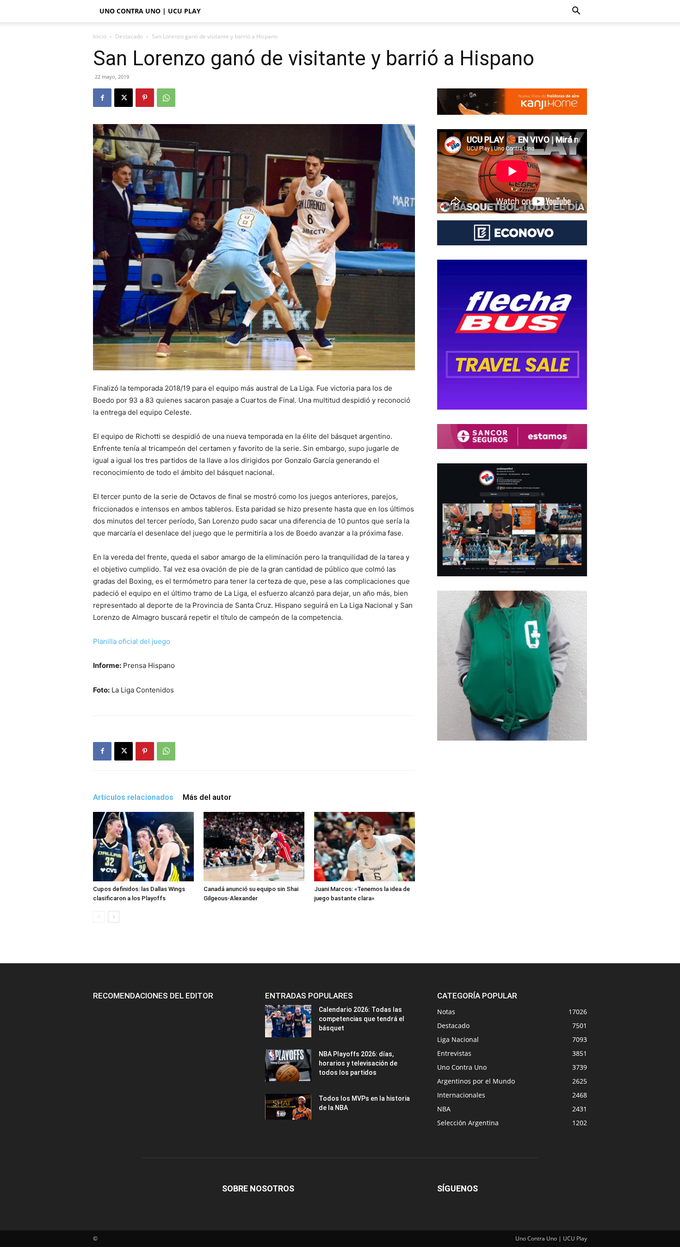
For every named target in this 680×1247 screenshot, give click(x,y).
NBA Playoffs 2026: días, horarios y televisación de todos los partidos (358, 1063)
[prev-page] (99, 917)
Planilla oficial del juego (131, 641)
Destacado (129, 36)
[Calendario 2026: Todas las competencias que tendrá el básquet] (288, 1021)
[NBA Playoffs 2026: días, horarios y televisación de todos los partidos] (288, 1065)
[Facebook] (102, 97)
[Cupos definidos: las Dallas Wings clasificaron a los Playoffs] (143, 846)
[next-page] (113, 917)
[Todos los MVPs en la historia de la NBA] (288, 1107)
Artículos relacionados (133, 797)
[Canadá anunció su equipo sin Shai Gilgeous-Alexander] (254, 846)
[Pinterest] (145, 97)
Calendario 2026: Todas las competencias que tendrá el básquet (361, 1019)
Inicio (99, 36)
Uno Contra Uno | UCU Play (150, 10)
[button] (576, 11)
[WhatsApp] (166, 97)
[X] (123, 97)
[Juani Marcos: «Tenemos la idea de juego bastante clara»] (364, 846)
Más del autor (207, 797)
